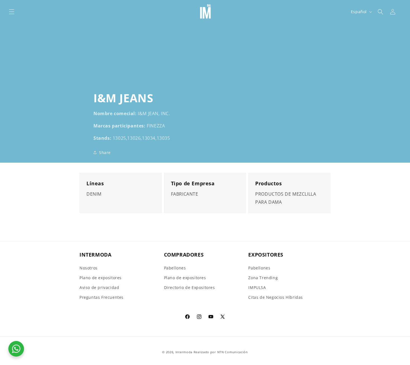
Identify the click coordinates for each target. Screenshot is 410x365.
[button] (12, 12)
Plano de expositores (100, 277)
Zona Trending (263, 277)
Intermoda (183, 352)
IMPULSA (257, 287)
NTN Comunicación (232, 352)
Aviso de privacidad (99, 287)
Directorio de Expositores (189, 287)
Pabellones (175, 268)
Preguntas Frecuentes (101, 297)
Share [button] (105, 152)
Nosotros (88, 268)
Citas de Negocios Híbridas (275, 297)
